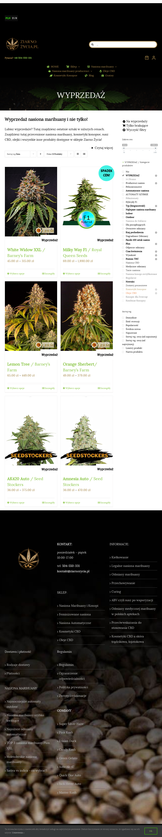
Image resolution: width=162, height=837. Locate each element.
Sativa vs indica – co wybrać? (27, 771)
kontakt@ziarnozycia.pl (73, 571)
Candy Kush (67, 749)
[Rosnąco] (40, 154)
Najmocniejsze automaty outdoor (24, 704)
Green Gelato (68, 758)
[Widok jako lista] (84, 154)
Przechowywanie (123, 583)
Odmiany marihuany (126, 574)
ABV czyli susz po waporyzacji (132, 600)
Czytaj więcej (104, 148)
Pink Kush (66, 732)
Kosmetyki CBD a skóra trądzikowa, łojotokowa (128, 639)
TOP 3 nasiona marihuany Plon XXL (28, 745)
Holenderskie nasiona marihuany (22, 759)
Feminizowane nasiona (75, 614)
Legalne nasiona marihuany (131, 566)
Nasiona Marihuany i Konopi (78, 606)
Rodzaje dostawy (18, 665)
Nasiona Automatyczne (75, 623)
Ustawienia (17, 832)
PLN (8, 18)
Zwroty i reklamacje (72, 696)
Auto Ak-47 (66, 767)
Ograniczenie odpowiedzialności (72, 676)
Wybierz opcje (17, 273)
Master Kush (67, 792)
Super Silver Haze (71, 724)
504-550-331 (71, 566)
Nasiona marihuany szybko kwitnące (25, 717)
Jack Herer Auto (70, 784)
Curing (116, 592)
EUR (14, 18)
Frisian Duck (67, 741)
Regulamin (66, 665)
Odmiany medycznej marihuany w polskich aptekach (134, 611)
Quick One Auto (70, 775)
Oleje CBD (66, 640)
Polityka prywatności (73, 687)
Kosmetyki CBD (70, 631)
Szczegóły (50, 273)
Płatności (13, 673)
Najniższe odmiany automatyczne (20, 731)
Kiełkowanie (120, 557)
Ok (150, 831)
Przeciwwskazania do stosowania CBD (126, 625)
